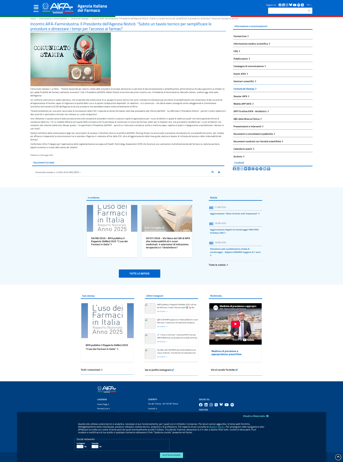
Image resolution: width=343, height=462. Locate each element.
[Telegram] (260, 168)
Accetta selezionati (172, 455)
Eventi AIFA (240, 74)
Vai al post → (162, 311)
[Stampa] (268, 168)
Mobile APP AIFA (243, 104)
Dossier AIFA (241, 96)
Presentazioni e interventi (248, 126)
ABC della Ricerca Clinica (247, 119)
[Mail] (264, 168)
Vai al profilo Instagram (159, 370)
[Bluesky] (246, 168)
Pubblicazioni (241, 58)
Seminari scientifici (244, 81)
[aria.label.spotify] (232, 404)
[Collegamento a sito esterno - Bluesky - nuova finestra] (291, 4)
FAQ (236, 51)
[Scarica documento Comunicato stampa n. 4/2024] (221, 172)
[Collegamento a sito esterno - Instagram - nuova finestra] (287, 4)
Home (33, 18)
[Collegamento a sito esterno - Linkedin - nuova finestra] (284, 4)
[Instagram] (241, 168)
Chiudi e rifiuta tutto (254, 416)
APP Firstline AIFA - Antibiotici (250, 111)
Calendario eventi (243, 149)
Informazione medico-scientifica (251, 43)
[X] (249, 168)
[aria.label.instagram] (212, 404)
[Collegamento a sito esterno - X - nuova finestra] (302, 4)
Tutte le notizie (217, 265)
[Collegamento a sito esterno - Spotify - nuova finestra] (299, 4)
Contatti (152, 408)
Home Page (102, 404)
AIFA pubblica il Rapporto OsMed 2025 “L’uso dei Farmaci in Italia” (107, 347)
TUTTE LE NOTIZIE (140, 273)
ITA (308, 4)
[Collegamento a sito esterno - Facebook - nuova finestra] (280, 4)
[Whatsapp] (252, 168)
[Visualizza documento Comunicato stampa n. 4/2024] (215, 172)
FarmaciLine (240, 36)
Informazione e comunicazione (53, 18)
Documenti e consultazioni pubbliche (253, 134)
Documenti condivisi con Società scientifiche (258, 141)
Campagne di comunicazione (249, 66)
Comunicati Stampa (79, 18)
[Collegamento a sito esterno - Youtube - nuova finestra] (295, 4)
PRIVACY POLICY (217, 426)
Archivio (238, 156)
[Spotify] (256, 168)
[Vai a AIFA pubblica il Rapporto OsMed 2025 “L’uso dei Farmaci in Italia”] (107, 320)
